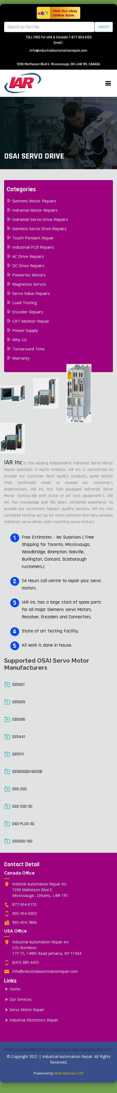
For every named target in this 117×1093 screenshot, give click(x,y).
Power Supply (24, 330)
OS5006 (18, 719)
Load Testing (24, 302)
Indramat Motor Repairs (34, 210)
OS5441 (18, 737)
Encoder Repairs (27, 311)
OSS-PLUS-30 (23, 824)
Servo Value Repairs (30, 293)
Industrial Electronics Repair (34, 1020)
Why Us (19, 339)
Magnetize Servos (28, 284)
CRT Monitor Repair (30, 321)
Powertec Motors (28, 274)
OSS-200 (19, 789)
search (103, 27)
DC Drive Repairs (27, 265)
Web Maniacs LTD (69, 1073)
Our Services (21, 999)
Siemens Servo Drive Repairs (39, 228)
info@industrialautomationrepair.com (58, 50)
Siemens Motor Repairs (33, 200)
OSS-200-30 (22, 806)
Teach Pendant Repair (32, 237)
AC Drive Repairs (27, 256)
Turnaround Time (28, 348)
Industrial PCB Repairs (32, 247)
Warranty (20, 358)
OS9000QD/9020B (27, 771)
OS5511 (18, 754)
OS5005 (18, 702)
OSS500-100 (22, 841)
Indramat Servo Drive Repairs (39, 219)
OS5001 (18, 684)
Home (15, 989)
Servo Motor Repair (27, 1010)
